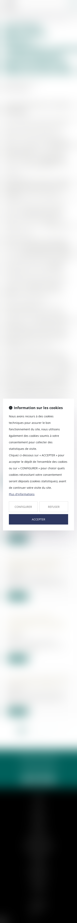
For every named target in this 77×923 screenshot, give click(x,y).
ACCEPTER (38, 519)
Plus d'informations (22, 494)
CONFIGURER (23, 507)
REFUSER (54, 507)
